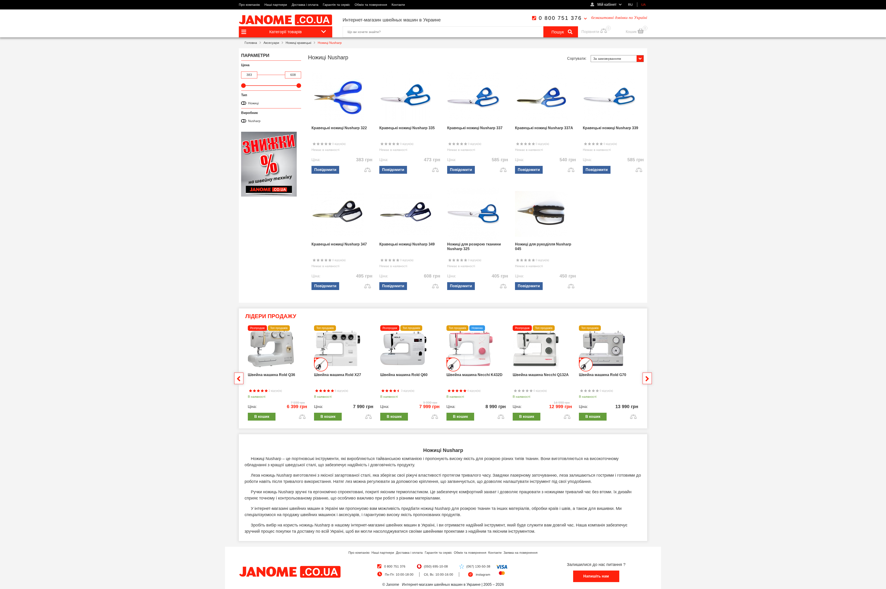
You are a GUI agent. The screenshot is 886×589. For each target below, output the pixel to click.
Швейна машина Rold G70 (602, 375)
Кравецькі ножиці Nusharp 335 (407, 128)
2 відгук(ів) (275, 390)
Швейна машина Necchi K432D (474, 375)
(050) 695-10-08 (436, 566)
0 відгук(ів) (339, 144)
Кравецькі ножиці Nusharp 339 (610, 128)
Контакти (398, 4)
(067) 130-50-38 (478, 566)
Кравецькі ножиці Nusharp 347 (339, 244)
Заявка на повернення (520, 552)
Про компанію (249, 4)
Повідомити (325, 170)
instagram (483, 574)
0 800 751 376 (560, 18)
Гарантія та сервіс (336, 4)
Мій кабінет (606, 4)
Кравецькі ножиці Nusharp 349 (407, 244)
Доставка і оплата (305, 4)
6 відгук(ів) (341, 390)
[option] (277, 374)
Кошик (632, 32)
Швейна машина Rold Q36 (271, 375)
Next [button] (647, 378)
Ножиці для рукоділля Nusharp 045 (543, 246)
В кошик (261, 417)
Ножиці (253, 103)
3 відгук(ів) (407, 390)
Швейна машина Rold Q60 (404, 375)
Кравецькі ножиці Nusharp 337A (544, 128)
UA (643, 4)
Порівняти (590, 32)
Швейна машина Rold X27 (337, 375)
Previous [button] (238, 378)
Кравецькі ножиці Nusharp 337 (475, 128)
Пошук (558, 32)
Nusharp (254, 121)
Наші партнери (275, 4)
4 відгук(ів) (474, 390)
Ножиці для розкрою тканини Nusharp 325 (474, 246)
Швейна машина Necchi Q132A (541, 375)
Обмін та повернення (371, 4)
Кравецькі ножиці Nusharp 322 (339, 128)
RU (630, 4)
